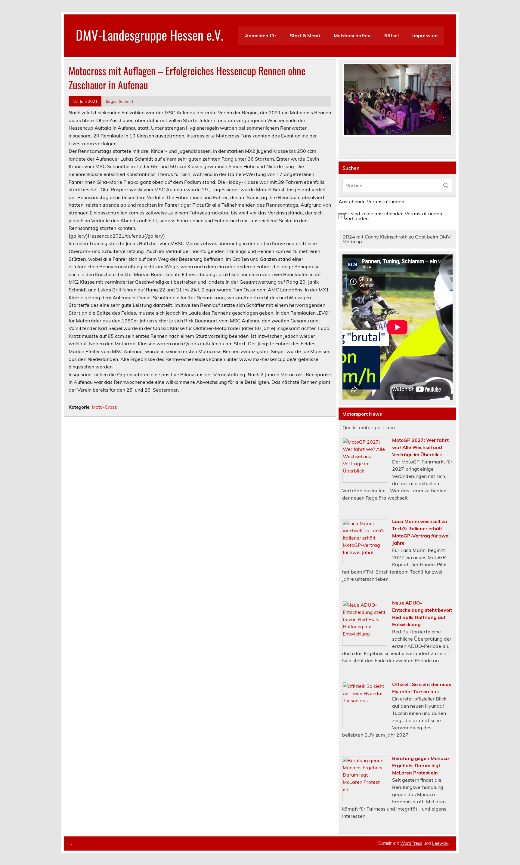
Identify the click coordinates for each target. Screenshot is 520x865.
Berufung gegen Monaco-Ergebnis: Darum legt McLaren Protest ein (421, 765)
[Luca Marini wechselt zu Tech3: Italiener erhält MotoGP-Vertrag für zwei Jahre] (364, 562)
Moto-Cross (104, 407)
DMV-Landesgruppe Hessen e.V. (149, 34)
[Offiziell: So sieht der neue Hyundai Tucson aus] (364, 725)
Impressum (425, 35)
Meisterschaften (352, 35)
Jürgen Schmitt (119, 101)
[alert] (397, 216)
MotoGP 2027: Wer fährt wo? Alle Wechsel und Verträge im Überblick (420, 447)
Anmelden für (260, 35)
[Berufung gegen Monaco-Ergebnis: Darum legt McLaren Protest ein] (364, 799)
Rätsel (391, 35)
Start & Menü (305, 35)
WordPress (411, 843)
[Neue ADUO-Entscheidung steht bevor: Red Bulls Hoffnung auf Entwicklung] (364, 644)
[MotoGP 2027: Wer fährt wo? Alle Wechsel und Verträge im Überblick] (364, 481)
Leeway (440, 843)
